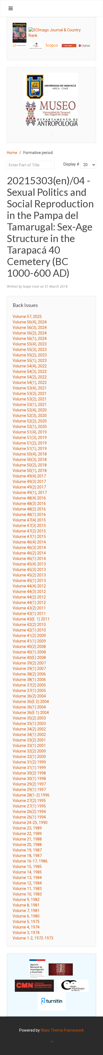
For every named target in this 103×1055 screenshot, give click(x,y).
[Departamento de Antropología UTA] (51, 121)
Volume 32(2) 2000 (29, 751)
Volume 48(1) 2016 (29, 514)
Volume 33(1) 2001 (29, 745)
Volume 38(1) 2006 (29, 679)
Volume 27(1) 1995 (29, 806)
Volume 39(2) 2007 (29, 663)
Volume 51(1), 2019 (30, 448)
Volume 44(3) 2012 (29, 591)
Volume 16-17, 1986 (30, 861)
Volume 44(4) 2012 (29, 586)
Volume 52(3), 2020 (30, 415)
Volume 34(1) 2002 (29, 734)
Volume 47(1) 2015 (29, 536)
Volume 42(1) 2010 (29, 630)
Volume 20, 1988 (27, 844)
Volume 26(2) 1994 (29, 811)
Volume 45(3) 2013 (29, 569)
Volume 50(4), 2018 (30, 454)
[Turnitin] (52, 1001)
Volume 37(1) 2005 (29, 690)
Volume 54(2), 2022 (30, 377)
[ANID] (37, 969)
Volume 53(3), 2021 (30, 393)
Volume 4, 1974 (26, 927)
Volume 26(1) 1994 (29, 817)
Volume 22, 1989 (27, 833)
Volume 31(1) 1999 (29, 767)
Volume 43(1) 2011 (29, 613)
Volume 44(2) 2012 (29, 597)
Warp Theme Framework (62, 1030)
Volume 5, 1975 (26, 921)
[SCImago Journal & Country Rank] (59, 32)
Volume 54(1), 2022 (30, 382)
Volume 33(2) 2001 (29, 740)
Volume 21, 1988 (27, 839)
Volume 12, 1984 (27, 883)
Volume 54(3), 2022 (30, 371)
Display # (71, 164)
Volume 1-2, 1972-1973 (33, 938)
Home (12, 152)
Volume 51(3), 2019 (30, 437)
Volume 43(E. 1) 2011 (31, 619)
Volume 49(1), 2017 (30, 492)
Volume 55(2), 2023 (30, 355)
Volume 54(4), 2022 (30, 366)
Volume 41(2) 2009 (29, 635)
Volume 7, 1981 (26, 910)
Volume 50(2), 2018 (30, 465)
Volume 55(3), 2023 (30, 349)
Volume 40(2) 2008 (29, 646)
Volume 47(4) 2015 (29, 520)
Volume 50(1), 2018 (30, 470)
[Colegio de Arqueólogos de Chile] (72, 985)
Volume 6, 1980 (26, 916)
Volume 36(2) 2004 (29, 696)
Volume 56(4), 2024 (30, 322)
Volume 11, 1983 (27, 888)
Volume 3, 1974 (26, 932)
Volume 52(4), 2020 (30, 410)
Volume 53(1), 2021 (30, 404)
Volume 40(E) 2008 (29, 657)
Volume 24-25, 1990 (30, 822)
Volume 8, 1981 (26, 905)
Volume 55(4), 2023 (30, 344)
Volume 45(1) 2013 (29, 580)
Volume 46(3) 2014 (29, 547)
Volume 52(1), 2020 (30, 426)
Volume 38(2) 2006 (29, 674)
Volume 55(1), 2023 (30, 360)
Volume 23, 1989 (27, 828)
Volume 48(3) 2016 (29, 503)
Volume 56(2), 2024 (30, 333)
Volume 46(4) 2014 (29, 542)
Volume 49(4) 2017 (29, 476)
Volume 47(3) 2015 (29, 525)
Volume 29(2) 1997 (29, 784)
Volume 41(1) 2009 (29, 641)
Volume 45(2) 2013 (29, 575)
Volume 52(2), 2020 (30, 421)
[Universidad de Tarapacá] (50, 86)
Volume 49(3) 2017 (29, 481)
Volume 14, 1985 (27, 872)
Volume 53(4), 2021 (30, 388)
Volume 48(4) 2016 (29, 498)
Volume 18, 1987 (27, 855)
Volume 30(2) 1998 (29, 773)
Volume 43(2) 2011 (29, 608)
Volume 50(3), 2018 (30, 459)
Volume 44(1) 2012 (29, 602)
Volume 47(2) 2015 (29, 531)
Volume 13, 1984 (27, 877)
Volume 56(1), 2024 (30, 338)
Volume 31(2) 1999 (29, 762)
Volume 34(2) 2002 (29, 729)
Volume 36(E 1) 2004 (31, 712)
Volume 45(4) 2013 (29, 564)
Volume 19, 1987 (27, 850)
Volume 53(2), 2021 (30, 399)
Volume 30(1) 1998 (29, 778)
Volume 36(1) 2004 (29, 707)
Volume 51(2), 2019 (30, 443)
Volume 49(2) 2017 (29, 487)
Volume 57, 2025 (27, 316)
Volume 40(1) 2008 (29, 652)
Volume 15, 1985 (27, 866)
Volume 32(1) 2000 (29, 756)
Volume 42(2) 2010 (29, 624)
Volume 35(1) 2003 (29, 723)
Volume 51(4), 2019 (30, 432)
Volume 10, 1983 (27, 894)
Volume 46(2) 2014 (29, 553)
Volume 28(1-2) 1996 (31, 795)
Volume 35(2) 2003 (29, 718)
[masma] (51, 108)
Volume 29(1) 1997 (29, 789)
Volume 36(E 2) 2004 (31, 701)
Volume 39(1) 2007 (29, 668)
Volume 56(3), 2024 (30, 327)
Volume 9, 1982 (26, 899)
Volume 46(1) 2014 (29, 558)
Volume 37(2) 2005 (29, 685)
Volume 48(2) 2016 (29, 509)
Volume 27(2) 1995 (29, 800)
